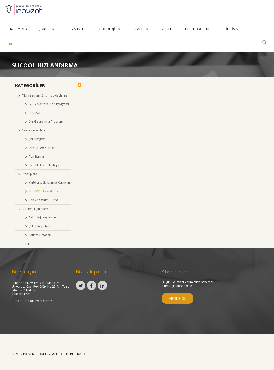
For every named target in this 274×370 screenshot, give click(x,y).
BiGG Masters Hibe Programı (48, 104)
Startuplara (28, 174)
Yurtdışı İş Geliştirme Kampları (48, 182)
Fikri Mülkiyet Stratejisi (43, 165)
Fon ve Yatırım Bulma (42, 200)
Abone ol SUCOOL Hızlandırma (79, 85)
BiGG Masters (76, 29)
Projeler (166, 29)
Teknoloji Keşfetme (41, 217)
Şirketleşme (36, 139)
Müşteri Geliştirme (40, 148)
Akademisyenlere (32, 130)
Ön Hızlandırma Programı (45, 121)
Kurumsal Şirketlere (34, 209)
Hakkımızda (18, 29)
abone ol (177, 298)
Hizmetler (139, 29)
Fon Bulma (35, 156)
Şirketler (46, 29)
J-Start (25, 244)
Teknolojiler (109, 29)
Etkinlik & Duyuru (200, 29)
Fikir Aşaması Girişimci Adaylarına (44, 95)
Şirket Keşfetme (39, 226)
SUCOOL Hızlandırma (42, 191)
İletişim (232, 29)
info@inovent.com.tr (38, 301)
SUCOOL (34, 113)
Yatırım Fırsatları (39, 235)
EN (11, 44)
